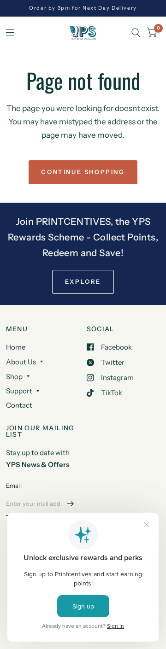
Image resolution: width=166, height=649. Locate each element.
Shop (14, 376)
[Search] (135, 33)
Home (15, 347)
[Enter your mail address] (70, 504)
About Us (21, 361)
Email (14, 485)
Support (19, 390)
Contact (19, 405)
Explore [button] (83, 281)
